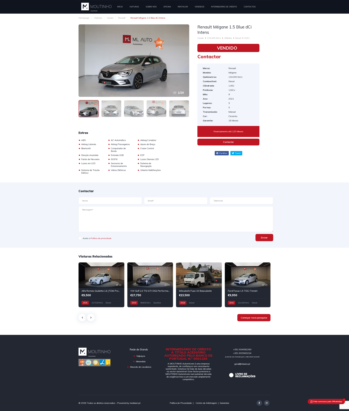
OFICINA (167, 6)
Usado (110, 17)
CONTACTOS (250, 6)
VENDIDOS (199, 6)
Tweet (237, 153)
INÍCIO (120, 6)
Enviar (264, 237)
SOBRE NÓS (151, 6)
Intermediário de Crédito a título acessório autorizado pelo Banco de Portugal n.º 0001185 (188, 354)
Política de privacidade (101, 238)
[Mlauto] (96, 6)
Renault (122, 17)
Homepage (84, 17)
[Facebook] (259, 403)
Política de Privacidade (181, 403)
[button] (228, 142)
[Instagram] (267, 403)
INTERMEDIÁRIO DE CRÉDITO (224, 6)
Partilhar (223, 153)
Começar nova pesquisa (254, 317)
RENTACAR (183, 6)
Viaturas (98, 17)
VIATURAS (134, 6)
